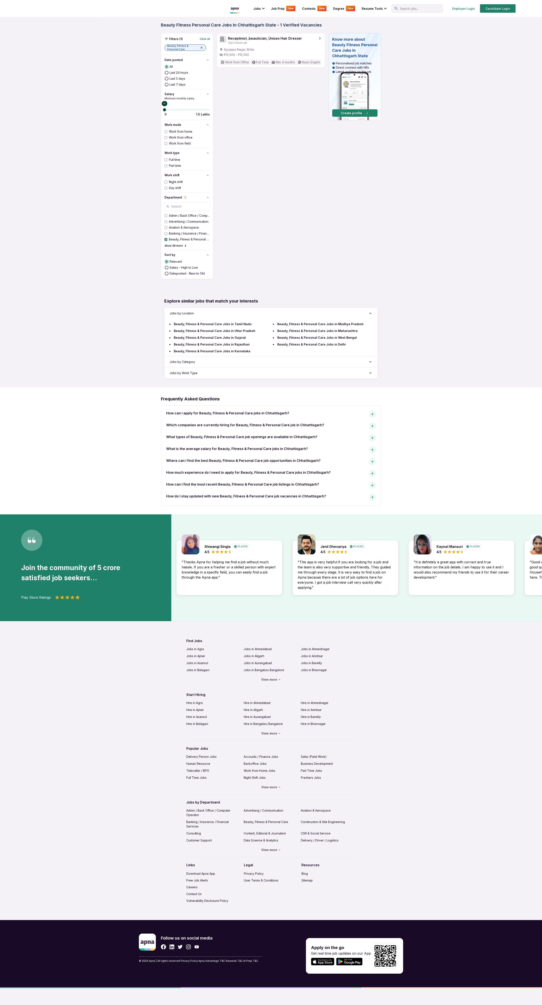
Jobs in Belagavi (197, 670)
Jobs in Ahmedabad (258, 649)
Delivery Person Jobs (201, 756)
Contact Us (194, 894)
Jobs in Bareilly (311, 663)
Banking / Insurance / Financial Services (207, 824)
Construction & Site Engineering (323, 822)
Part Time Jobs (311, 770)
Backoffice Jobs (255, 763)
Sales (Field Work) (314, 756)
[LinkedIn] (171, 946)
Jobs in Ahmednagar (315, 649)
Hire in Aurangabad (257, 717)
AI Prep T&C (250, 960)
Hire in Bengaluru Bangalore (263, 724)
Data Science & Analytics (261, 840)
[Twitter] (180, 947)
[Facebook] (163, 946)
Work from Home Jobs (259, 770)
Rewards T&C (234, 960)
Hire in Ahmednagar (314, 703)
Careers (192, 887)
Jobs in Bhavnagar (314, 670)
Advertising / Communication (263, 810)
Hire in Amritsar (311, 710)
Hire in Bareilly (311, 717)
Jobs (257, 8)
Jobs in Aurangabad (258, 663)
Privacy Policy (254, 873)
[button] (185, 47)
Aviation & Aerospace (316, 810)
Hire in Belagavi (197, 724)
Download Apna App (200, 873)
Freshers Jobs (311, 777)
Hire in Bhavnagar (313, 724)
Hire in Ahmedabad (257, 703)
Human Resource (198, 763)
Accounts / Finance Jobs (261, 756)
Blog (304, 873)
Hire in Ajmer (195, 710)
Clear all (205, 38)
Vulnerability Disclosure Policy (207, 900)
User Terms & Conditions (261, 880)
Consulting (193, 833)
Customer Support (199, 840)
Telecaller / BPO (197, 770)
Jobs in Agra (195, 649)
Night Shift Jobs (255, 777)
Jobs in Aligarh (254, 656)
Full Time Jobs (196, 777)
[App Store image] (322, 962)
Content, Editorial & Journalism (265, 833)
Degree (343, 8)
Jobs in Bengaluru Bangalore (264, 670)
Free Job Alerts (197, 880)
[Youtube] (196, 946)
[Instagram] (188, 946)
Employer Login (463, 8)
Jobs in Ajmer (195, 656)
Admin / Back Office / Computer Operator (208, 813)
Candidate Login (497, 8)
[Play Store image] (351, 962)
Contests (313, 8)
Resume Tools (372, 8)
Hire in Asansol (196, 717)
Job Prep (282, 8)
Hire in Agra (194, 703)
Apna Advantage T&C (211, 960)
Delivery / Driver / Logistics (320, 840)
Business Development (317, 763)
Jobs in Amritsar (312, 656)
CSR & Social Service (315, 833)
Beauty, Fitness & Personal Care (266, 822)
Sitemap (307, 880)
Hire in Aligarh (253, 710)
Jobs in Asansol (197, 663)
